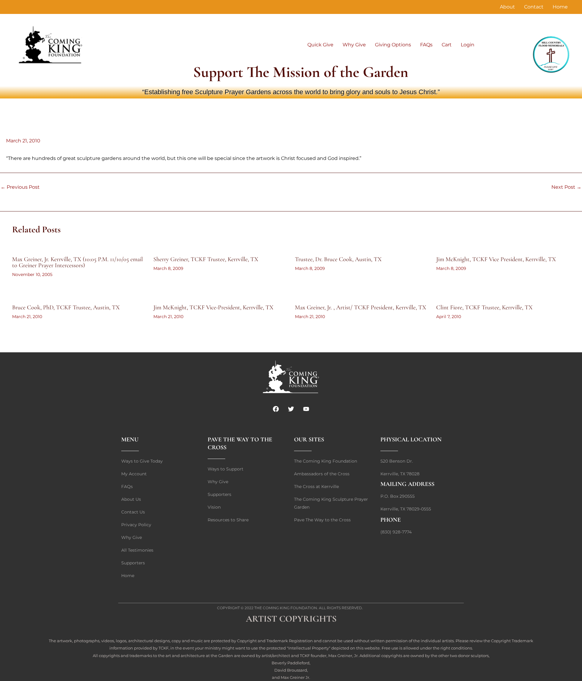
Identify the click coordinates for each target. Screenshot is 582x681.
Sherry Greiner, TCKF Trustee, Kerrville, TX (205, 259)
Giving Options (393, 45)
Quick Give (320, 45)
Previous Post (20, 187)
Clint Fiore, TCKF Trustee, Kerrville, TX (484, 307)
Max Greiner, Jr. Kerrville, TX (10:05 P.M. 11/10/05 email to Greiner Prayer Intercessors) (77, 262)
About (507, 7)
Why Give (354, 45)
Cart (447, 45)
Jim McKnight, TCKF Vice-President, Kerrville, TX (213, 307)
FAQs (426, 45)
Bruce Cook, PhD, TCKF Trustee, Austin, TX (66, 307)
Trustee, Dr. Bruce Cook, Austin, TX (338, 259)
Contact (534, 7)
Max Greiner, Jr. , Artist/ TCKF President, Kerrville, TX (360, 307)
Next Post (566, 187)
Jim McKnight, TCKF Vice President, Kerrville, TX (496, 259)
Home (560, 7)
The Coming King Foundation (285, 608)
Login (467, 45)
